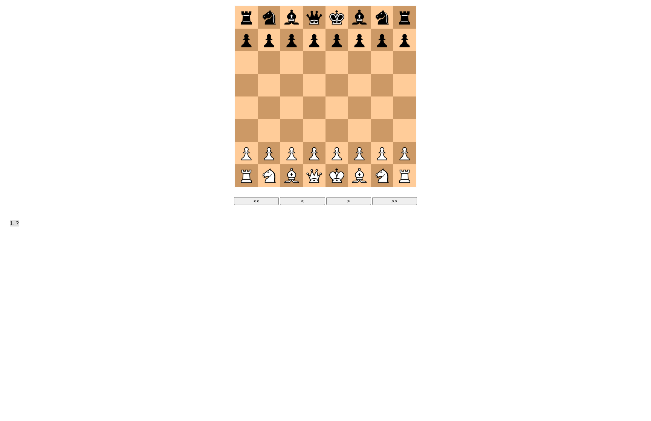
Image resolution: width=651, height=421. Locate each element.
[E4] (337, 108)
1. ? (14, 223)
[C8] (292, 17)
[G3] (382, 130)
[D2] (314, 153)
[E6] (337, 63)
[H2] (405, 153)
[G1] (382, 176)
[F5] (359, 85)
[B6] (269, 63)
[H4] (405, 108)
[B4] (269, 108)
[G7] (382, 40)
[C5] (292, 85)
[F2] (359, 153)
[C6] (292, 63)
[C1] (292, 176)
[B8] (269, 17)
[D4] (314, 108)
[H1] (405, 176)
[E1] (337, 176)
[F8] (359, 17)
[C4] (292, 108)
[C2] (292, 153)
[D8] (314, 17)
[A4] (246, 108)
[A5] (246, 85)
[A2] (246, 153)
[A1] (246, 176)
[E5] (337, 85)
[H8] (405, 17)
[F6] (359, 63)
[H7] (405, 40)
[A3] (246, 130)
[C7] (292, 40)
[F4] (359, 108)
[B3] (269, 130)
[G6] (382, 63)
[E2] (337, 153)
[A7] (246, 40)
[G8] (382, 17)
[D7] (314, 40)
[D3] (314, 130)
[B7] (269, 40)
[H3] (405, 130)
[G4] (382, 108)
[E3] (337, 130)
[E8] (337, 17)
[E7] (337, 40)
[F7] (359, 40)
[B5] (269, 85)
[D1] (314, 176)
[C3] (292, 130)
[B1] (269, 176)
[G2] (382, 153)
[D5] (314, 85)
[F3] (359, 130)
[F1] (359, 176)
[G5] (382, 85)
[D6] (314, 63)
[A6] (246, 63)
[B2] (269, 153)
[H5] (405, 85)
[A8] (246, 17)
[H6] (405, 63)
